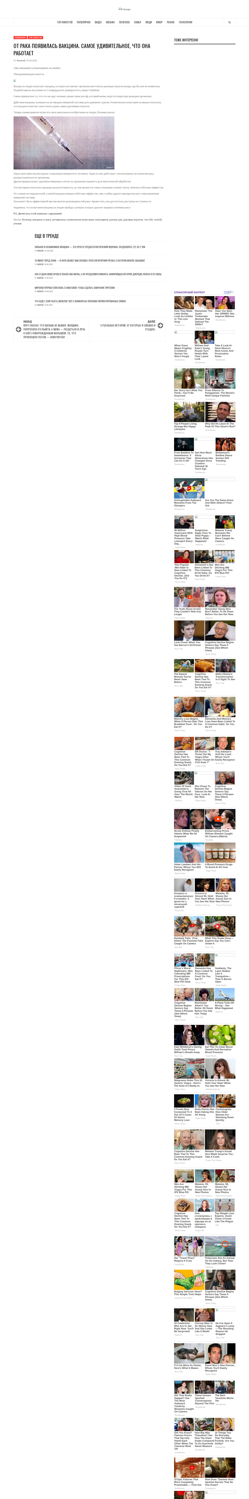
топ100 (158, 219)
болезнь (26, 219)
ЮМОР (159, 22)
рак (120, 219)
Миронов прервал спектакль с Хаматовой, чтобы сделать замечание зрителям (75, 287)
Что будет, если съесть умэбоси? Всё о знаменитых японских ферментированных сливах (80, 301)
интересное (58, 219)
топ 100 (148, 219)
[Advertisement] (195, 122)
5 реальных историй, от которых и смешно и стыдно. (127, 325)
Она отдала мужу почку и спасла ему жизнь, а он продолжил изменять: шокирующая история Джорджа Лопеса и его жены (98, 274)
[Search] (230, 22)
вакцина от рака (42, 219)
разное (113, 219)
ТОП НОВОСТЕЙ (64, 22)
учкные (17, 223)
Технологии (185, 22)
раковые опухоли (133, 219)
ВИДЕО (98, 22)
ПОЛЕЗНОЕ (124, 22)
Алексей (21, 60)
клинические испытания (80, 219)
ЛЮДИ (148, 22)
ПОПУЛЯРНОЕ (83, 22)
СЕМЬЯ (137, 22)
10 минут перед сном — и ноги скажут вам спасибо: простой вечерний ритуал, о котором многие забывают (90, 260)
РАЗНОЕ (171, 22)
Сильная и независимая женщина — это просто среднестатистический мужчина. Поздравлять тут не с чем (90, 247)
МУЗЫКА (110, 22)
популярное (101, 219)
